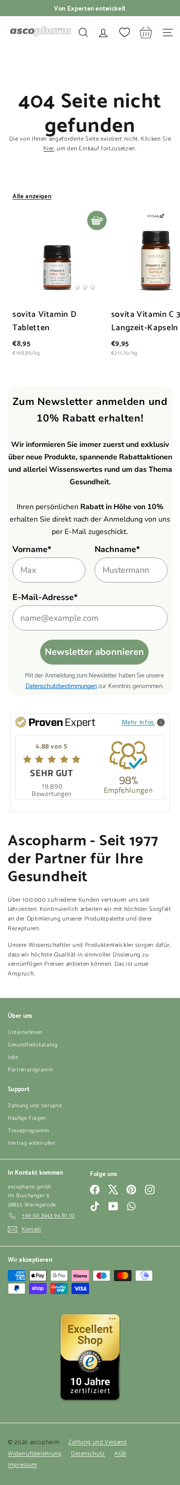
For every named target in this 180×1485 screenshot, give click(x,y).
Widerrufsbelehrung (35, 1454)
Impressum (22, 1465)
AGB (120, 1454)
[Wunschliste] (124, 32)
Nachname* (117, 549)
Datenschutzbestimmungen (61, 685)
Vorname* (31, 549)
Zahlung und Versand (34, 1105)
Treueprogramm (28, 1130)
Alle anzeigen (31, 195)
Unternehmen (25, 1032)
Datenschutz (88, 1454)
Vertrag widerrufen (31, 1143)
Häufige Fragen (27, 1118)
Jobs (13, 1057)
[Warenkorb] (146, 32)
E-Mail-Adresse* (45, 597)
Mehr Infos (138, 722)
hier (48, 149)
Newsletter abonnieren (94, 652)
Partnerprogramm (31, 1069)
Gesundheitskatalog (33, 1044)
